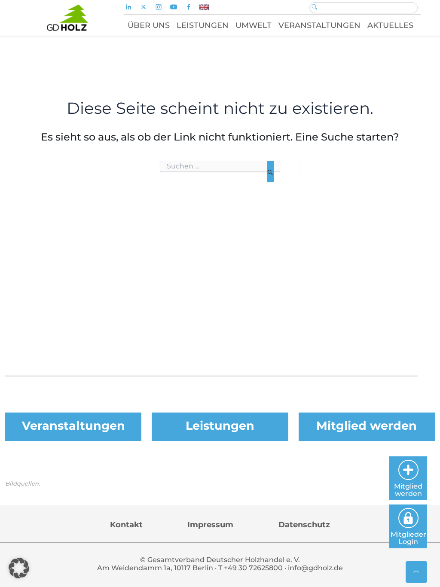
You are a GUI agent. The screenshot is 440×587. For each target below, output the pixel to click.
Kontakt (126, 524)
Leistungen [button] (203, 25)
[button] (19, 568)
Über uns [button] (149, 25)
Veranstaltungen (73, 426)
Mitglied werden (366, 426)
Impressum (210, 524)
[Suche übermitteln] (270, 171)
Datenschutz (304, 524)
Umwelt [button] (253, 25)
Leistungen (220, 426)
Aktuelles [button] (390, 25)
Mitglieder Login (408, 538)
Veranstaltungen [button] (319, 25)
